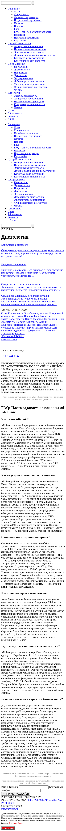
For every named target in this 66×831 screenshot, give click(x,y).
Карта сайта (20, 40)
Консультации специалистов (29, 60)
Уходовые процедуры (25, 95)
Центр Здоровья (16, 63)
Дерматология (22, 69)
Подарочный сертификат (27, 20)
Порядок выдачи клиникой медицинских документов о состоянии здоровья (29, 330)
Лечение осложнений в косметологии (34, 55)
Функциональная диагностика (30, 87)
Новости (19, 26)
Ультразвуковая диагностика (29, 84)
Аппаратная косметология (28, 46)
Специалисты (21, 14)
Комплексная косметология (29, 58)
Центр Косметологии (19, 43)
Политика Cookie (16, 823)
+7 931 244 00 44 (10, 356)
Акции (11, 119)
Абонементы (15, 113)
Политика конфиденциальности (18, 324)
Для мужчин (14, 92)
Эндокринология (23, 78)
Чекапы (18, 90)
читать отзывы (9, 339)
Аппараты (32, 321)
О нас (17, 11)
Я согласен (8, 828)
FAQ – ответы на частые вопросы (32, 31)
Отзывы (18, 23)
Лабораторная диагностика (29, 81)
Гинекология (21, 66)
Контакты (13, 116)
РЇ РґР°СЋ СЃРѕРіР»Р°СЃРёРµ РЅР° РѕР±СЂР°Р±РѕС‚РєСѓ (32, 800)
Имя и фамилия (10, 787)
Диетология (20, 75)
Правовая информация (26, 37)
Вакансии (19, 34)
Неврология (20, 72)
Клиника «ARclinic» (13, 336)
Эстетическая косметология (29, 52)
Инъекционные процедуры (29, 101)
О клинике (14, 8)
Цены (11, 110)
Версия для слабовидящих (21, 360)
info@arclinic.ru (9, 808)
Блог (16, 29)
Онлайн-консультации (26, 17)
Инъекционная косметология (30, 49)
